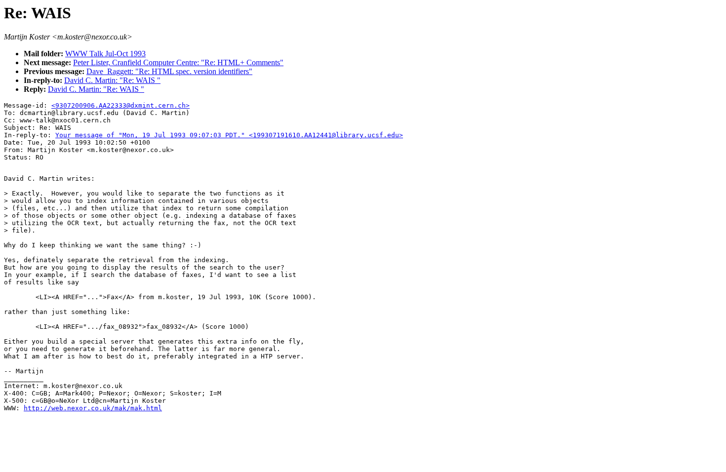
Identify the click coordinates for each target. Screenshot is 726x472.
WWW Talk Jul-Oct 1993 (105, 53)
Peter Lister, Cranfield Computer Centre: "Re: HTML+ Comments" (178, 62)
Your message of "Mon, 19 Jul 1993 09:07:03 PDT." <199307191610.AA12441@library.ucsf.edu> (229, 135)
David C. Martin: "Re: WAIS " (112, 80)
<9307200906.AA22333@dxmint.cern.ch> (120, 105)
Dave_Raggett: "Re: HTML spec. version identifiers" (169, 71)
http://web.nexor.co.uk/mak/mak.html (93, 408)
